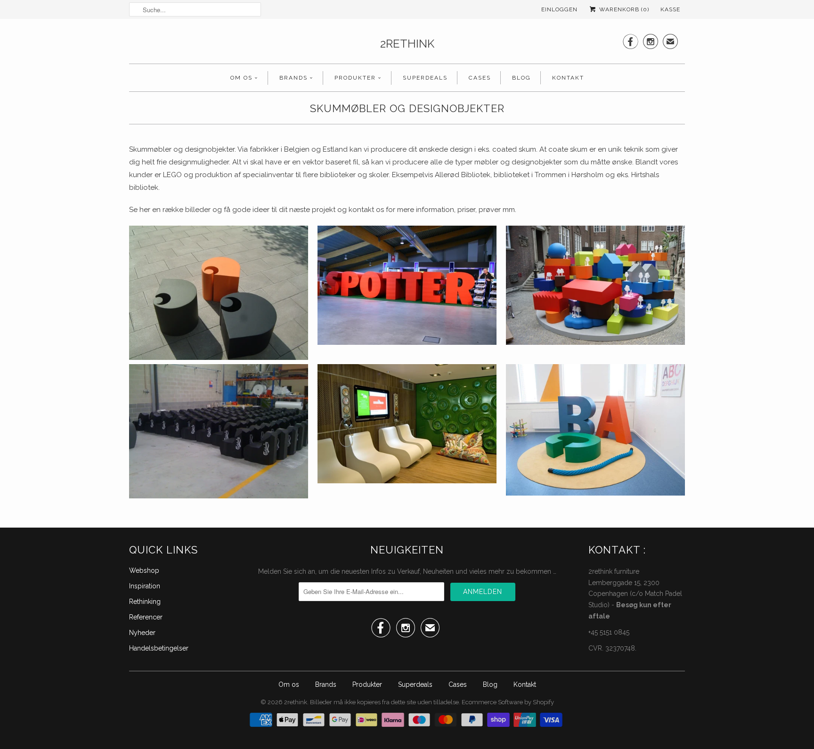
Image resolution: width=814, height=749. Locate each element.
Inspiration (144, 586)
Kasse (670, 9)
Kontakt (568, 77)
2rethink (407, 43)
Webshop (144, 570)
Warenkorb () (623, 9)
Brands (293, 77)
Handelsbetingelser (158, 648)
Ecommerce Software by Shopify (508, 702)
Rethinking (145, 601)
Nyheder (142, 632)
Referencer (146, 617)
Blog (521, 77)
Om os (241, 77)
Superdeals (425, 77)
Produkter (355, 77)
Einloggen (559, 9)
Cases (480, 77)
